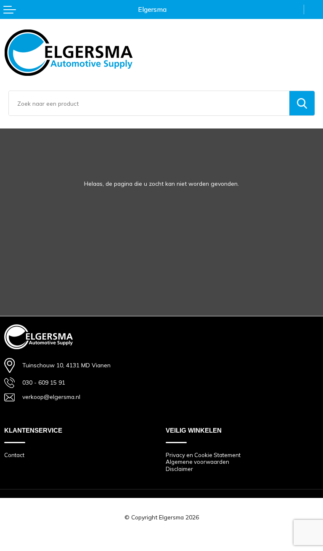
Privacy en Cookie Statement (203, 455)
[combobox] (149, 103)
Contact (14, 455)
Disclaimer (179, 468)
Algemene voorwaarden (197, 461)
